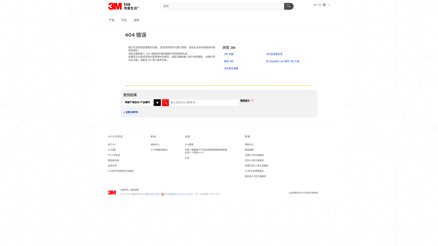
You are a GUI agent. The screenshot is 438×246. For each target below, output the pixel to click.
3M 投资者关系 (274, 54)
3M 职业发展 (231, 68)
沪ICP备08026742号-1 (150, 194)
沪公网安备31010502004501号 (178, 194)
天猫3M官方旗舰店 (254, 155)
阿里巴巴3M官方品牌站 (256, 166)
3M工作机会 (114, 155)
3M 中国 (228, 54)
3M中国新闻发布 (159, 150)
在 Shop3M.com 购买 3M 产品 (282, 61)
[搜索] (289, 6)
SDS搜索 (189, 145)
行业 (124, 20)
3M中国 (112, 150)
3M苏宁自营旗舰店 (254, 171)
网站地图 (249, 150)
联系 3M (228, 61)
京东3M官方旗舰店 (254, 160)
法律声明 (124, 190)
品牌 (136, 20)
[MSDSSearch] (165, 102)
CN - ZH (317, 5)
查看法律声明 (132, 112)
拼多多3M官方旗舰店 (255, 176)
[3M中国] (127, 6)
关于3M (112, 145)
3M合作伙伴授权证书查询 (120, 171)
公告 (187, 158)
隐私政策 (135, 190)
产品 (111, 20)
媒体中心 (155, 145)
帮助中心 (249, 145)
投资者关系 (113, 160)
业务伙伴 (112, 166)
